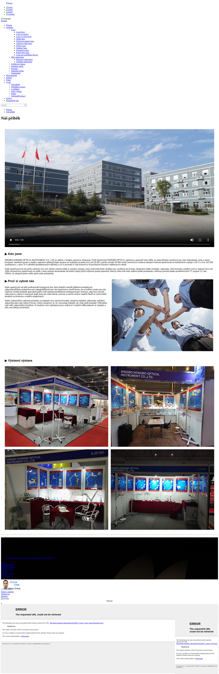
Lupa (13, 30)
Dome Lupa (21, 46)
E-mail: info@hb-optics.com (17, 558)
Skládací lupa (21, 48)
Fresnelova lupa (22, 50)
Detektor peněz (17, 66)
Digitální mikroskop (24, 62)
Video (8, 80)
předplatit (4, 547)
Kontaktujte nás (12, 101)
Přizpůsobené (11, 75)
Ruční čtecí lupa (22, 53)
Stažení (9, 78)
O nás (8, 82)
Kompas (14, 69)
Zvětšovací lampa (18, 64)
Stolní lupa (20, 39)
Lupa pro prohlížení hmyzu (27, 55)
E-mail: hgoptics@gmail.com (41, 558)
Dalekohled (15, 73)
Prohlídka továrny (18, 87)
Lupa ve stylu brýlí (23, 37)
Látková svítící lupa (24, 43)
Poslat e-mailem (7, 592)
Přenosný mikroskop (24, 59)
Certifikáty (15, 89)
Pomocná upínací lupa (25, 41)
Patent (13, 94)
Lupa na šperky (22, 34)
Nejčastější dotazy (18, 96)
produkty (9, 27)
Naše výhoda (16, 91)
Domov (9, 25)
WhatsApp (5, 594)
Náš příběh (15, 85)
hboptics (4, 596)
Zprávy (9, 98)
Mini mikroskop (17, 57)
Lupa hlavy (20, 32)
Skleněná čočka (17, 71)
